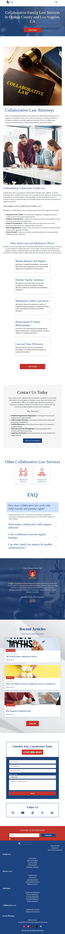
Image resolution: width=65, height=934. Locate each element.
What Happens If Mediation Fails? (18, 711)
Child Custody (32, 863)
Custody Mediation (32, 897)
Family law (7, 854)
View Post (9, 660)
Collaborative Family (32, 909)
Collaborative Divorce (32, 912)
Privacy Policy (55, 846)
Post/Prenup (32, 875)
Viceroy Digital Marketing (34, 930)
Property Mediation (32, 899)
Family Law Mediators (32, 892)
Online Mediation (32, 901)
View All (32, 723)
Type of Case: (13, 774)
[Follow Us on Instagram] (13, 812)
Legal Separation (32, 880)
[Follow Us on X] (42, 812)
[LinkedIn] (52, 812)
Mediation (6, 888)
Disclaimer (54, 848)
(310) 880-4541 (32, 752)
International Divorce (32, 882)
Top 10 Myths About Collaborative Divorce (21, 656)
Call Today (32, 366)
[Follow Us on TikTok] (32, 812)
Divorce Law (7, 871)
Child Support (32, 865)
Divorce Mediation (32, 895)
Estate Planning (8, 916)
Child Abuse (32, 858)
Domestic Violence (32, 867)
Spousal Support (32, 861)
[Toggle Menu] (56, 2)
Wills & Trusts (32, 920)
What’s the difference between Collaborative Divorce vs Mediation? (30, 684)
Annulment (32, 878)
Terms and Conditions (55, 850)
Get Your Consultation (32, 441)
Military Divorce (32, 884)
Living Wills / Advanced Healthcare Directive (32, 922)
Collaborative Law (9, 905)
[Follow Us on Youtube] (22, 812)
